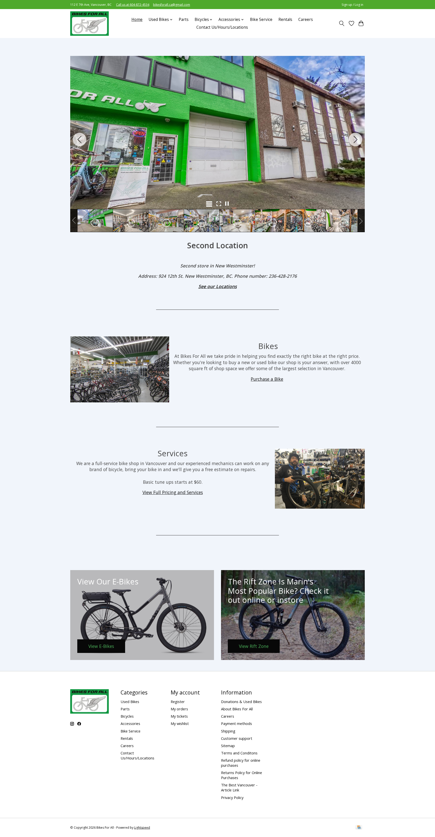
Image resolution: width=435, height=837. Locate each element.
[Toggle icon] (341, 23)
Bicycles (127, 716)
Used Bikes (130, 701)
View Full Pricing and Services (172, 492)
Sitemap (228, 745)
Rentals (285, 19)
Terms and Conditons (239, 752)
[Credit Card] (359, 827)
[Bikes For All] (89, 23)
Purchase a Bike (267, 379)
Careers (305, 19)
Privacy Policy (232, 797)
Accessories (130, 723)
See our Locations (217, 286)
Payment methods (236, 723)
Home (136, 19)
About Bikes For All (237, 708)
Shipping (228, 731)
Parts (184, 19)
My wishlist (180, 723)
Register (178, 701)
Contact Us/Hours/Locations (222, 27)
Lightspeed (142, 827)
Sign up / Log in (352, 5)
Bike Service (261, 19)
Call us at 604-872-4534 (132, 5)
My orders (179, 708)
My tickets (179, 716)
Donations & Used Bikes (241, 701)
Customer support (236, 738)
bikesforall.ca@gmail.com (171, 5)
